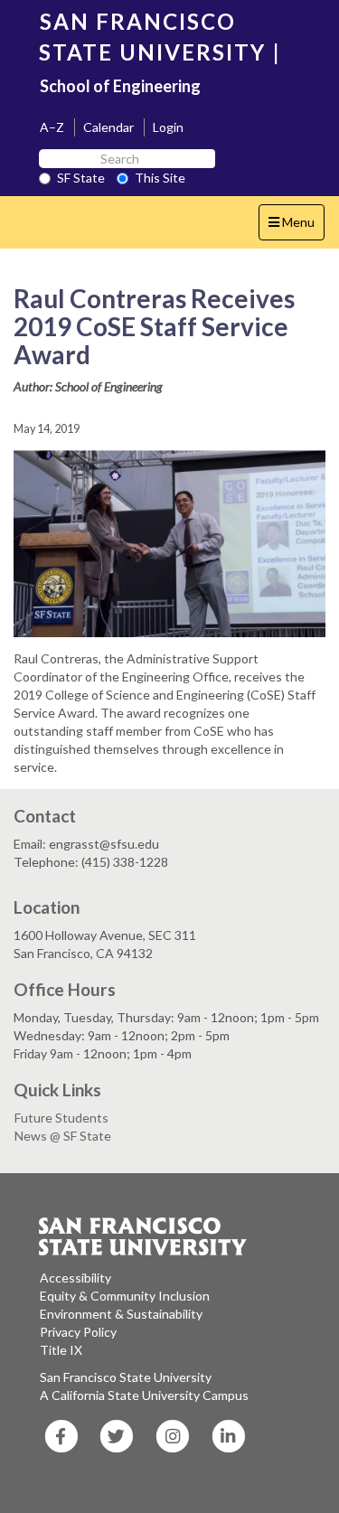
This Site (160, 177)
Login (168, 127)
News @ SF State (62, 1135)
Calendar (108, 127)
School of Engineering (120, 86)
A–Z (52, 127)
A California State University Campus (144, 1395)
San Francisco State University (126, 1377)
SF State (81, 177)
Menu (296, 226)
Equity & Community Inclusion (125, 1295)
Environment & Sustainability (121, 1313)
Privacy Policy (78, 1331)
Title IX (61, 1350)
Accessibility (75, 1277)
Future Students (61, 1117)
